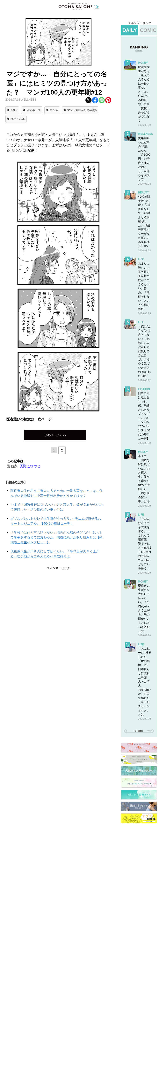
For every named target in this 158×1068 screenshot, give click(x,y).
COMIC (148, 30)
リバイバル (17, 119)
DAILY (129, 30)
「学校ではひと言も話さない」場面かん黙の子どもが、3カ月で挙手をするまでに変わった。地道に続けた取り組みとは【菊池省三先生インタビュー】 (56, 537)
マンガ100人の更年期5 (82, 110)
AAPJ (13, 110)
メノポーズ (33, 110)
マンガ (54, 110)
